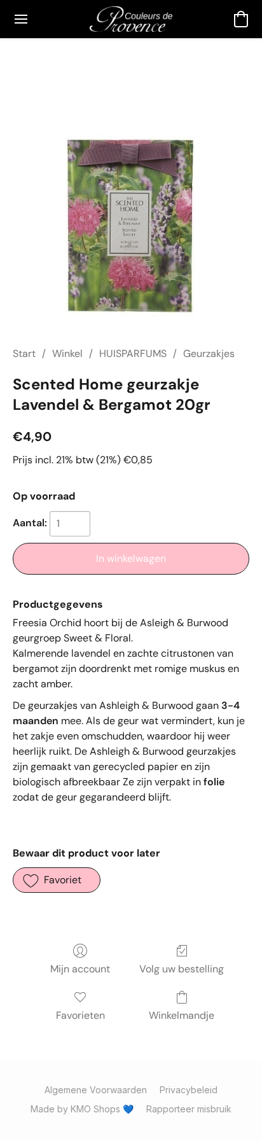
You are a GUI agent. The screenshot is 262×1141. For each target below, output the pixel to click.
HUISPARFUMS (133, 353)
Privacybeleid (188, 1089)
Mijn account (80, 969)
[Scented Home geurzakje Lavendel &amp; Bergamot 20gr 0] (131, 207)
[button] (131, 19)
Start (24, 353)
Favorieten (80, 1015)
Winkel (67, 353)
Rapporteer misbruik (188, 1108)
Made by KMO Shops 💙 (82, 1108)
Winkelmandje (181, 1015)
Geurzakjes (209, 353)
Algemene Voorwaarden (96, 1089)
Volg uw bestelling (181, 969)
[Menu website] (21, 19)
